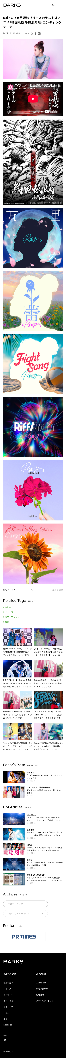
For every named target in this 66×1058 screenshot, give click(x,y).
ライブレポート (10, 1006)
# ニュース (8, 612)
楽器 (5, 1018)
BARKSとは (41, 982)
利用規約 (40, 994)
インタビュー (9, 1000)
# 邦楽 (6, 621)
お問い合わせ (42, 988)
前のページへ (9, 589)
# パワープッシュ (11, 617)
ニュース (7, 988)
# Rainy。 (7, 607)
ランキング (8, 994)
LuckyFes (8, 1024)
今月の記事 (8, 982)
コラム (6, 1012)
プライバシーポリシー (46, 1000)
